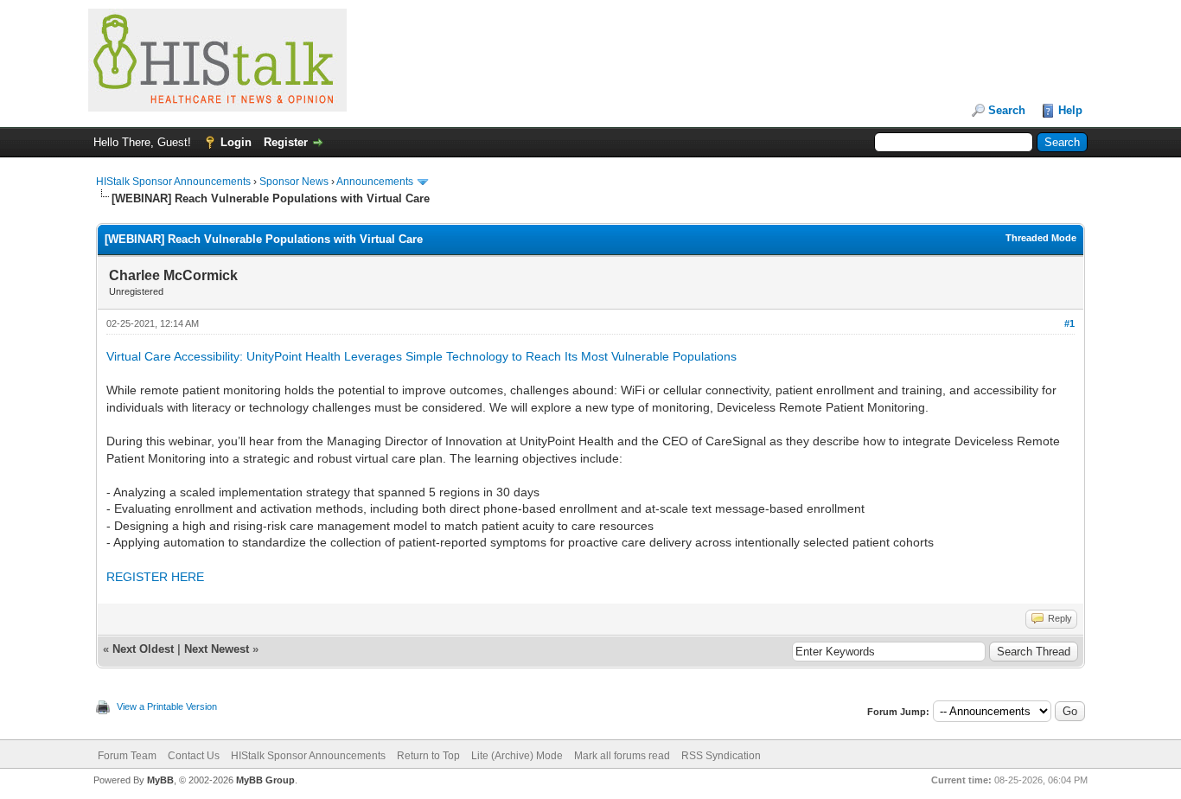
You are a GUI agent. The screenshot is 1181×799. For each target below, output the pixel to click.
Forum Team (127, 756)
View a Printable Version (167, 706)
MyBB (160, 780)
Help (1070, 110)
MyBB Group (265, 780)
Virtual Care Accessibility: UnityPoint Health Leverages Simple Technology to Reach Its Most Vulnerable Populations (423, 356)
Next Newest (216, 648)
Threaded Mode (1040, 238)
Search (1006, 110)
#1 (1069, 323)
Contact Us (194, 756)
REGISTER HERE (155, 577)
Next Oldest (143, 648)
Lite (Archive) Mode (517, 756)
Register (286, 142)
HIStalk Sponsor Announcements (173, 182)
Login (236, 142)
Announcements (374, 182)
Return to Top (428, 756)
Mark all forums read (622, 756)
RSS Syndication (721, 756)
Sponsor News (294, 182)
